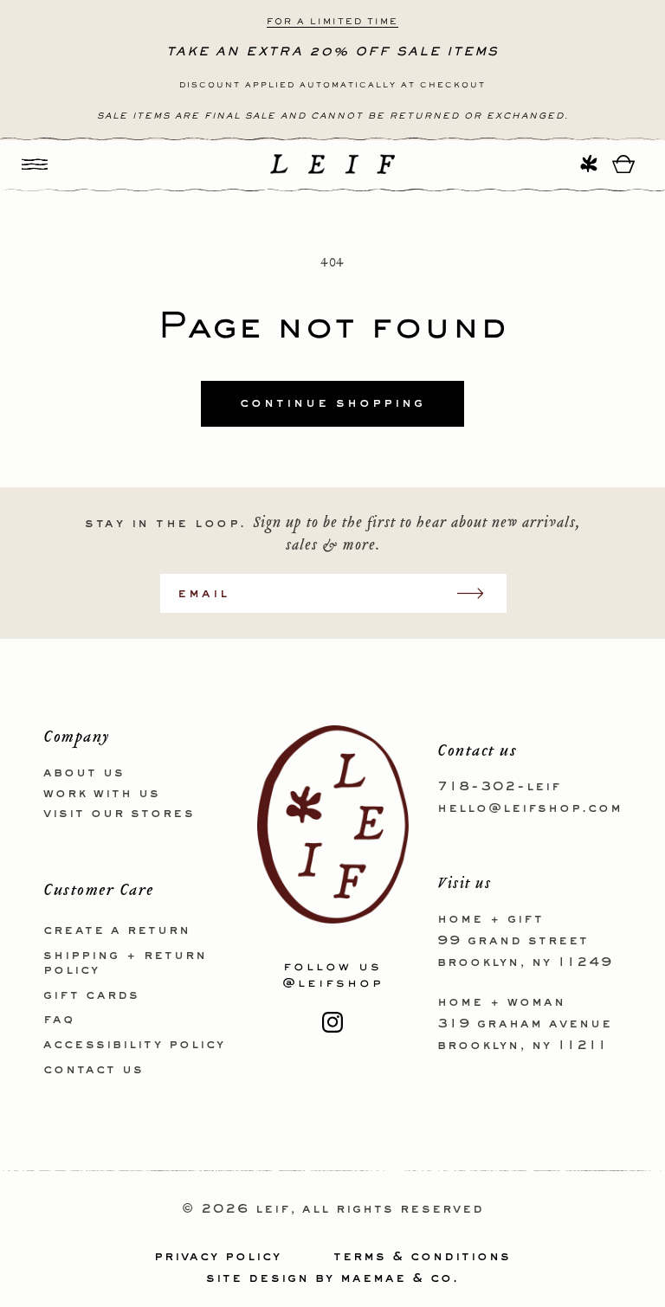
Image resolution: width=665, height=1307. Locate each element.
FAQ (58, 1020)
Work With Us (101, 794)
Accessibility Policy (134, 1045)
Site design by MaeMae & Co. (332, 1278)
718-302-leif (499, 787)
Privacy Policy (217, 1257)
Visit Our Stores (119, 814)
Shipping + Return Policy (125, 963)
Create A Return (116, 930)
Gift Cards (91, 995)
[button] (34, 164)
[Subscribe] (479, 593)
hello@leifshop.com (530, 808)
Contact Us (93, 1070)
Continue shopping (332, 403)
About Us (84, 773)
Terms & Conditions (422, 1257)
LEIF (272, 1209)
